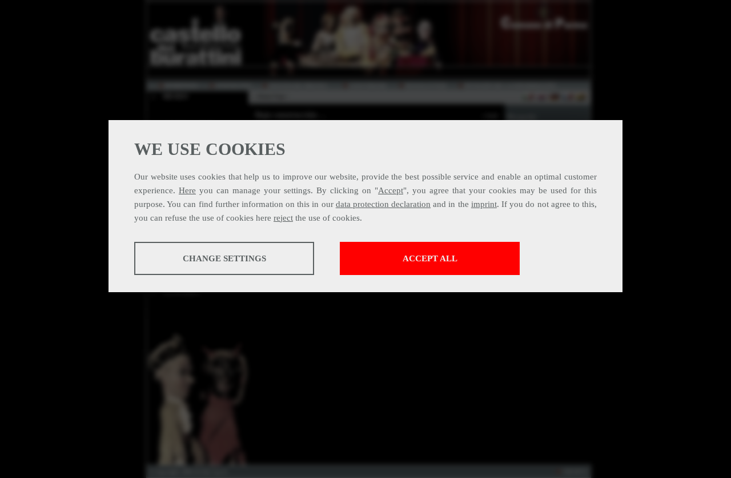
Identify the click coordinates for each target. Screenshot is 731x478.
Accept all (430, 258)
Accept (390, 190)
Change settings (224, 258)
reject (283, 217)
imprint (484, 204)
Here (187, 190)
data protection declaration (383, 204)
